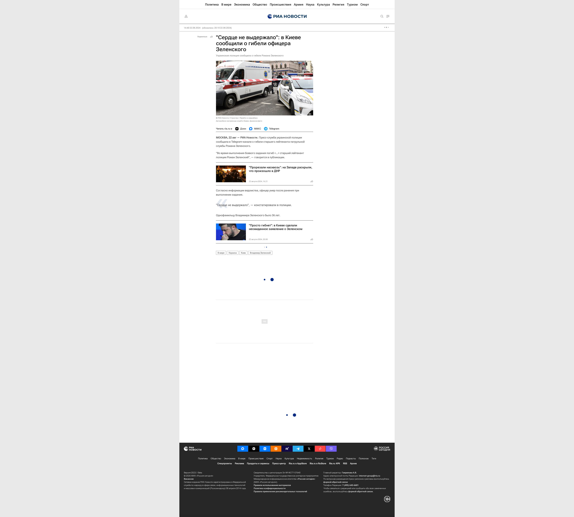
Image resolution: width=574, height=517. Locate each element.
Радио (340, 458)
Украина (233, 253)
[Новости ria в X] (309, 449)
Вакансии (189, 479)
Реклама (239, 463)
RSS (345, 463)
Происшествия (256, 458)
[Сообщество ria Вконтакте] (264, 449)
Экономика (229, 458)
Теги (374, 458)
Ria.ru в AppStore (298, 463)
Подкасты (351, 458)
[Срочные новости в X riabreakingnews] (320, 449)
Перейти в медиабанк (249, 118)
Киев (243, 253)
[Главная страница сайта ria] (287, 16)
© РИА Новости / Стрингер (227, 118)
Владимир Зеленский (260, 253)
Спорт (270, 458)
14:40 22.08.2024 (192, 28)
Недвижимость (304, 458)
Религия (319, 458)
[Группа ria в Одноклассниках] (276, 449)
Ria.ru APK (334, 463)
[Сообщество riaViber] (331, 449)
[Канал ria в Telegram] (298, 449)
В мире (221, 253)
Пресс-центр (279, 463)
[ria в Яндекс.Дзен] (253, 449)
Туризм (330, 458)
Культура (289, 458)
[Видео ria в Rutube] (287, 449)
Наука (279, 458)
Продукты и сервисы (258, 463)
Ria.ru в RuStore (318, 463)
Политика (203, 458)
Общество (216, 458)
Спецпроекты (224, 463)
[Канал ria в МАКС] (242, 449)
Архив (353, 463)
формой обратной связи (335, 482)
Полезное (364, 458)
